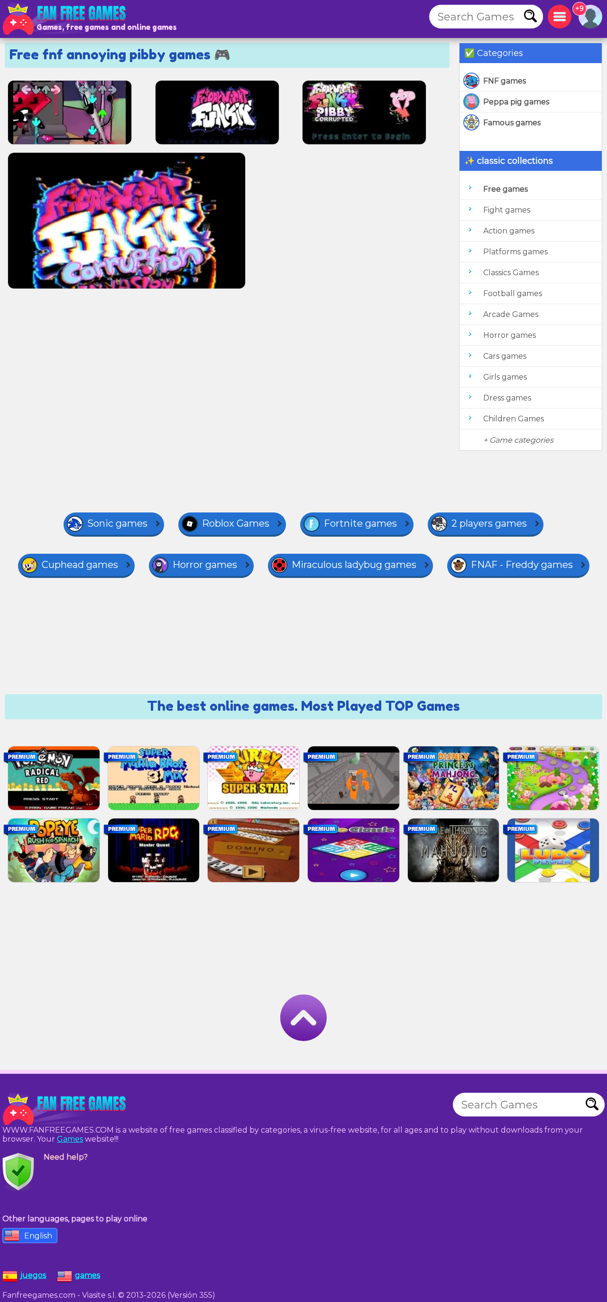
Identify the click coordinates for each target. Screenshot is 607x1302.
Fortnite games (360, 523)
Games (70, 1139)
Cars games (504, 356)
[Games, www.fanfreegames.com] (66, 19)
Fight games (506, 209)
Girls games (505, 376)
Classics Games (511, 272)
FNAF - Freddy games (522, 564)
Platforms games (515, 251)
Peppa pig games (516, 101)
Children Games (513, 418)
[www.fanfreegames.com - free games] (66, 1109)
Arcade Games (510, 314)
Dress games (507, 397)
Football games (512, 293)
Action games (508, 230)
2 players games (489, 523)
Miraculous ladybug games (354, 564)
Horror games (509, 335)
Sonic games (117, 523)
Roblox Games (235, 523)
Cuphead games (80, 564)
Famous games (512, 122)
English (38, 1235)
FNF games (504, 80)
